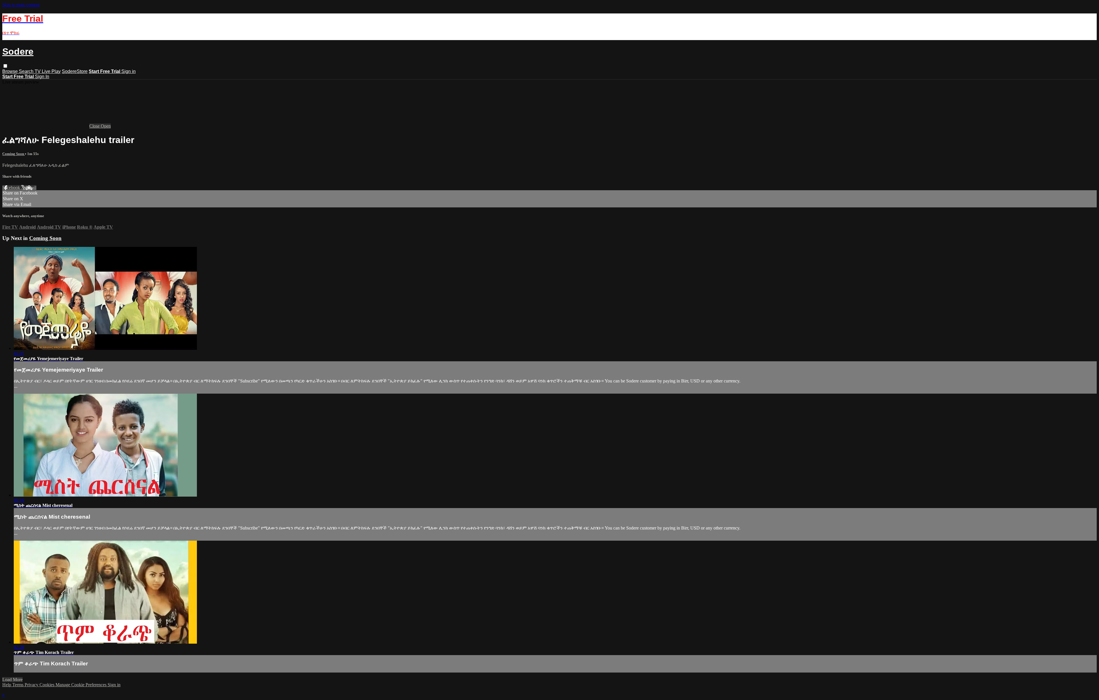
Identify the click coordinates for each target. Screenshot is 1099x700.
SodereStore (75, 71)
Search (27, 71)
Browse (10, 71)
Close (95, 126)
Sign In (42, 76)
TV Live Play (48, 71)
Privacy (32, 684)
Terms (18, 684)
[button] (5, 66)
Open (106, 126)
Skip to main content (20, 4)
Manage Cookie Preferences (82, 684)
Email (31, 187)
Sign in (128, 71)
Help (7, 684)
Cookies (47, 684)
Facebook (11, 187)
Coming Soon (13, 154)
